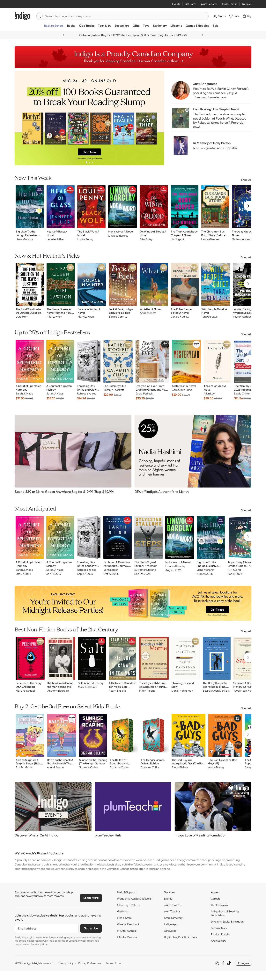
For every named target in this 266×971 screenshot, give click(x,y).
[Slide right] (158, 118)
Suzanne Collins (88, 767)
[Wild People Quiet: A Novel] (215, 284)
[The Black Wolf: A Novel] (91, 206)
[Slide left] (21, 118)
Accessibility (218, 941)
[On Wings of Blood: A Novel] (154, 206)
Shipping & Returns (128, 905)
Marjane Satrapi (25, 690)
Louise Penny (85, 239)
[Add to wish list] (40, 224)
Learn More (91, 898)
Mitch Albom (147, 690)
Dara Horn (22, 316)
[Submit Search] (41, 16)
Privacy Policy (65, 963)
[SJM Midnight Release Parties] (133, 603)
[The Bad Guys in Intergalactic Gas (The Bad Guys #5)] (188, 735)
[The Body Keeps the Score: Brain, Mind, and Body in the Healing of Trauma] (217, 658)
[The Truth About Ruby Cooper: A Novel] (184, 206)
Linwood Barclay (118, 235)
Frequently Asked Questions (134, 898)
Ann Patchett (148, 313)
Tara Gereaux (209, 316)
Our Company (219, 905)
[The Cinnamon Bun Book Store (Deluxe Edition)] (215, 206)
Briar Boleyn (147, 239)
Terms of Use (113, 963)
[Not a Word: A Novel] (122, 206)
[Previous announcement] (63, 35)
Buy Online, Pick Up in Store (180, 937)
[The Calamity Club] (118, 361)
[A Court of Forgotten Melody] (60, 361)
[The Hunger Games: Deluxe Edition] (155, 735)
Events (176, 3)
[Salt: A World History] (92, 658)
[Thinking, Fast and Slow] (185, 658)
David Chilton (242, 393)
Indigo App (170, 924)
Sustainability (219, 928)
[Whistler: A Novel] (154, 284)
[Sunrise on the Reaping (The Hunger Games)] (93, 735)
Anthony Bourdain (58, 690)
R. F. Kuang (234, 569)
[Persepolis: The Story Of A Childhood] (30, 658)
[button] (53, 27)
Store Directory (173, 918)
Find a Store (124, 918)
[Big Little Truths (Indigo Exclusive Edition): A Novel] (30, 206)
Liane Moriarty (24, 239)
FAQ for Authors (127, 930)
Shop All (246, 179)
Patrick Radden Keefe (246, 316)
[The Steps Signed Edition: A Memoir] (148, 537)
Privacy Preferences (89, 963)
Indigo (27, 963)
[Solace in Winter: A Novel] (92, 284)
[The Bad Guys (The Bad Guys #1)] (225, 735)
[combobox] (125, 16)
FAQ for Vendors (127, 937)
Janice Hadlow (180, 316)
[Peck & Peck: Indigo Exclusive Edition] (123, 284)
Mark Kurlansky (87, 687)
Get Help (122, 911)
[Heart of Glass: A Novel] (61, 206)
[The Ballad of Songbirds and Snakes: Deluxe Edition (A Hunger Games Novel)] (124, 735)
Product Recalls (220, 934)
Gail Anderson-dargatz (245, 239)
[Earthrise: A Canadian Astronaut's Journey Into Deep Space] (117, 537)
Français (246, 3)
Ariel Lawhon (54, 316)
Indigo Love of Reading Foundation (225, 913)
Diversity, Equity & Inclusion (227, 921)
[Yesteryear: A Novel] (186, 361)
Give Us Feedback (128, 924)
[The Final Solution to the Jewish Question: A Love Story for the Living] (30, 284)
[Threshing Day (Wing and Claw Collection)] (88, 361)
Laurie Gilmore (210, 239)
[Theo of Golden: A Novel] (217, 361)
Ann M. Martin (24, 767)
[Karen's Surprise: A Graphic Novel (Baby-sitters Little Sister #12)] (30, 735)
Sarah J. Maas (24, 393)
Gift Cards (190, 3)
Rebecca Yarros (86, 393)
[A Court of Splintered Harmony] (30, 361)
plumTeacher (172, 911)
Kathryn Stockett (113, 390)
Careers (215, 898)
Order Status (229, 3)
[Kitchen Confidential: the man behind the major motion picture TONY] (61, 658)
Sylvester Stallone (145, 569)
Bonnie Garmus (118, 316)
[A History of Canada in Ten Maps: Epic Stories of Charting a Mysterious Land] (122, 658)
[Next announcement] (202, 35)
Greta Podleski (144, 393)
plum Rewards (209, 3)
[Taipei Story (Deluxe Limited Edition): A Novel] (242, 537)
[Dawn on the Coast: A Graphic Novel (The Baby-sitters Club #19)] (61, 735)
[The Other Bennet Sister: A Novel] (185, 284)
